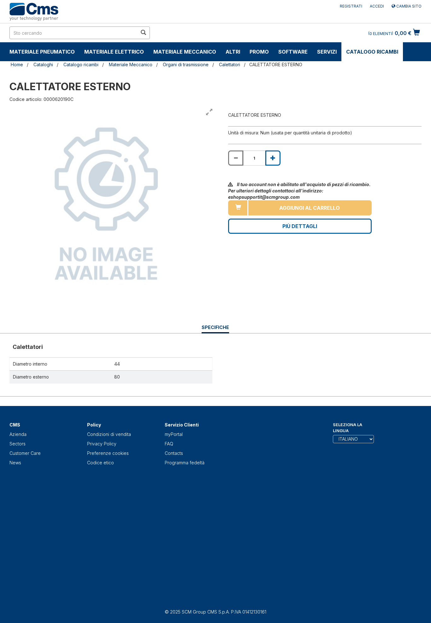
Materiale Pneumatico (42, 52)
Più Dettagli (299, 226)
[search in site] (143, 32)
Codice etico (100, 462)
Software (293, 52)
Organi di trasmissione (186, 64)
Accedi (377, 6)
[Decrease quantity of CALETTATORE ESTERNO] (235, 158)
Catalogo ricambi (372, 52)
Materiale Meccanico (184, 52)
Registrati (351, 6)
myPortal (174, 434)
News (15, 462)
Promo (259, 52)
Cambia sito (408, 6)
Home (17, 64)
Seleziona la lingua (347, 427)
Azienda (18, 434)
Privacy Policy (101, 443)
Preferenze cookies (108, 453)
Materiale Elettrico (114, 52)
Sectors (17, 443)
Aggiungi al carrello (309, 208)
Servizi (327, 52)
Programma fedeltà (184, 462)
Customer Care (25, 453)
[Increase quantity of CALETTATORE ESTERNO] (272, 158)
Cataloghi (43, 64)
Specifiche (215, 328)
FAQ (169, 443)
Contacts (174, 453)
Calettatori (229, 64)
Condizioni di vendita (109, 434)
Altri (233, 52)
